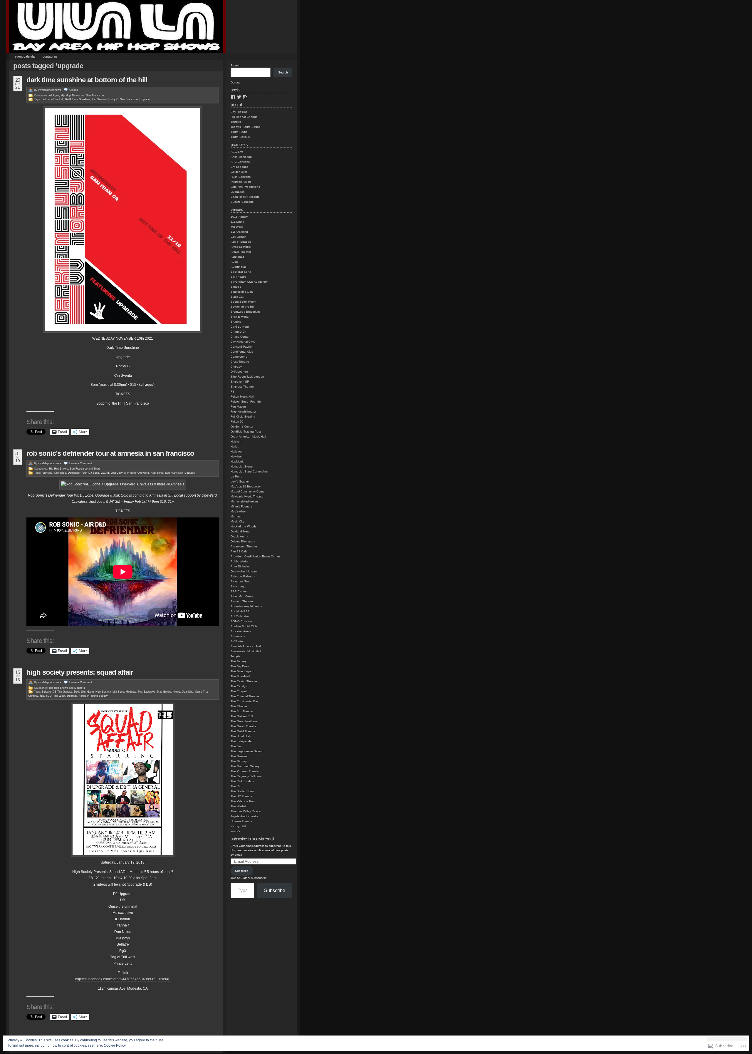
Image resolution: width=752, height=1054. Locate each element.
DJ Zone (93, 472)
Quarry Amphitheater (244, 571)
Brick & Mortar (240, 316)
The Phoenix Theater (245, 771)
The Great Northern (244, 721)
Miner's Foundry (241, 506)
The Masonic (239, 756)
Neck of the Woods (243, 526)
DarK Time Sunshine (77, 99)
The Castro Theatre (244, 681)
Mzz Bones (164, 691)
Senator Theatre (242, 601)
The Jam (236, 746)
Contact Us (50, 56)
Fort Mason (238, 406)
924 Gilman (238, 236)
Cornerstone (239, 356)
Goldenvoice (239, 171)
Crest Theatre (240, 361)
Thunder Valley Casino (246, 811)
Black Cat (237, 296)
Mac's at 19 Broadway (246, 486)
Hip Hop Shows (70, 95)
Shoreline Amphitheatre (246, 606)
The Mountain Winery (245, 766)
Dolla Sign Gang (84, 691)
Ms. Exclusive (146, 691)
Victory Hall (238, 826)
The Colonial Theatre (245, 696)
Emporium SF (240, 381)
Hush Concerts (241, 176)
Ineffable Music (241, 181)
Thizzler (236, 121)
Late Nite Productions (245, 186)
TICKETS (122, 511)
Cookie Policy (115, 1045)
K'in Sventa (99, 99)
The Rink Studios (242, 781)
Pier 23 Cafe (239, 551)
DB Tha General (62, 691)
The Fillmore (239, 706)
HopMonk (237, 461)
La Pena (236, 476)
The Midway (239, 761)
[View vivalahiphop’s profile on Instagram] (245, 97)
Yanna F (84, 695)
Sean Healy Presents (245, 196)
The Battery (238, 661)
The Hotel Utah (241, 736)
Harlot (235, 446)
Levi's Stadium (240, 481)
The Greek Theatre (243, 726)
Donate (236, 82)
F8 (232, 391)
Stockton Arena (241, 631)
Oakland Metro (241, 531)
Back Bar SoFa (241, 271)
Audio (235, 261)
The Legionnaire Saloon (247, 751)
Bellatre (46, 691)
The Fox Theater (242, 711)
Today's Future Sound (246, 126)
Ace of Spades (241, 241)
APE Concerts (240, 161)
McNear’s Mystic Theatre (247, 496)
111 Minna (237, 221)
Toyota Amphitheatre (244, 816)
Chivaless (60, 472)
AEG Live (237, 151)
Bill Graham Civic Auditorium (249, 281)
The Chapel (238, 691)
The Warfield (239, 806)
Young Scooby (99, 695)
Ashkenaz (237, 256)
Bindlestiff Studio (242, 291)
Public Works (239, 561)
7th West (237, 226)
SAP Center (239, 591)
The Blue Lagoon (242, 671)
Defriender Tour (77, 472)
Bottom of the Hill (52, 99)
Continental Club (242, 351)
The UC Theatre (241, 796)
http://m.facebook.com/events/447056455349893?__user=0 (122, 979)
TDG (49, 695)
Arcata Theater (241, 251)
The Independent (242, 741)
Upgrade (145, 99)
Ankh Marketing (241, 156)
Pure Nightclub (241, 566)
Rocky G (113, 99)
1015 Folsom (239, 216)
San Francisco (95, 95)
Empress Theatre (242, 386)
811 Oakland (239, 231)
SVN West (237, 641)
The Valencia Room (244, 801)
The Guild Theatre (243, 731)
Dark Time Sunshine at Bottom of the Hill (86, 80)
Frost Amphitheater (243, 411)
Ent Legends (239, 166)
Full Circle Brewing (243, 416)
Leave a (80, 463)
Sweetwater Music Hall (246, 651)
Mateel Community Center (248, 491)
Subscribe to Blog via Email (252, 838)
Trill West (59, 695)
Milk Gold (130, 472)
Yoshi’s (235, 831)
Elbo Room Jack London (247, 376)
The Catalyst (239, 686)
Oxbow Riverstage (243, 541)
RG (42, 695)
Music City (237, 521)
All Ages (54, 95)
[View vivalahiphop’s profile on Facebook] (233, 97)
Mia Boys (118, 691)
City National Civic (243, 341)
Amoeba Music (241, 246)
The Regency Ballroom (246, 776)
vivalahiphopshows (49, 89)
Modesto (79, 687)
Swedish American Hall (246, 646)
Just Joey (116, 472)
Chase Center (240, 336)
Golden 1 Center (242, 426)
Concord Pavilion (242, 346)
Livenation (238, 191)
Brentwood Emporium (245, 311)
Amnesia (47, 472)
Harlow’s (236, 451)
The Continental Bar (244, 701)
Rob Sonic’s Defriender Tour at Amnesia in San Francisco (110, 453)
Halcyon (236, 441)
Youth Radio (239, 131)
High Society (103, 691)
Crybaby (236, 366)
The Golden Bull (242, 716)
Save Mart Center (242, 596)
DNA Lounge (239, 371)
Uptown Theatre (241, 821)
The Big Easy (240, 666)
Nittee (176, 691)
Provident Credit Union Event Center (255, 556)
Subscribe (242, 870)
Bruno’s (236, 321)
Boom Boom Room (243, 301)
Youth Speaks (240, 136)
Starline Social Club (244, 626)
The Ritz (236, 786)
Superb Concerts (242, 201)
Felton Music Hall (242, 396)
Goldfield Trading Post (246, 431)
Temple (235, 656)
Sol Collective (240, 616)
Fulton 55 (237, 421)
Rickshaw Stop (241, 581)
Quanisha (187, 691)
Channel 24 (238, 331)
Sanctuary (237, 586)
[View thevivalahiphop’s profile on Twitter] (239, 97)
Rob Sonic (157, 472)
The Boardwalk (241, 676)
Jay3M (105, 472)
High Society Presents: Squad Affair (79, 672)
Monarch (236, 516)
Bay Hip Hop (239, 111)
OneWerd (143, 472)
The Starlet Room (242, 791)
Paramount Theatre (244, 546)
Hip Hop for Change (244, 116)
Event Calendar (25, 56)
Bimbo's (236, 286)
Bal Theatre (238, 276)
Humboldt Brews (242, 466)
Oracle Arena (239, 536)
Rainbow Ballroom (243, 576)
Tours (97, 468)
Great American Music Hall (248, 436)
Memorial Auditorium (244, 501)
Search (235, 65)
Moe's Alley (238, 511)
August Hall (238, 266)
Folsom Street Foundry (246, 401)
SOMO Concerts (242, 621)
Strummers (238, 636)
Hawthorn (237, 456)
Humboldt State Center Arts (249, 471)
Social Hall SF (240, 611)
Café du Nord (240, 326)
